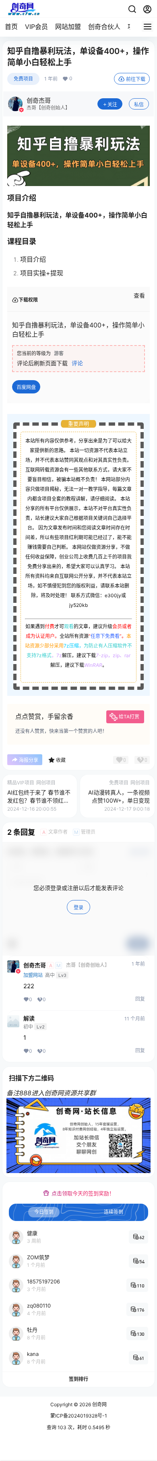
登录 (78, 907)
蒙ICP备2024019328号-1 (78, 1416)
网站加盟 (68, 27)
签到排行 (78, 1379)
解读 (29, 1018)
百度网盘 (26, 387)
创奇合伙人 (104, 27)
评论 (77, 363)
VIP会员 (36, 27)
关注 (112, 104)
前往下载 (135, 79)
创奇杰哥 (34, 965)
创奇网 (99, 1404)
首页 (11, 27)
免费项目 (23, 79)
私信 (139, 104)
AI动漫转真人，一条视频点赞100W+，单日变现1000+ (119, 800)
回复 (140, 999)
